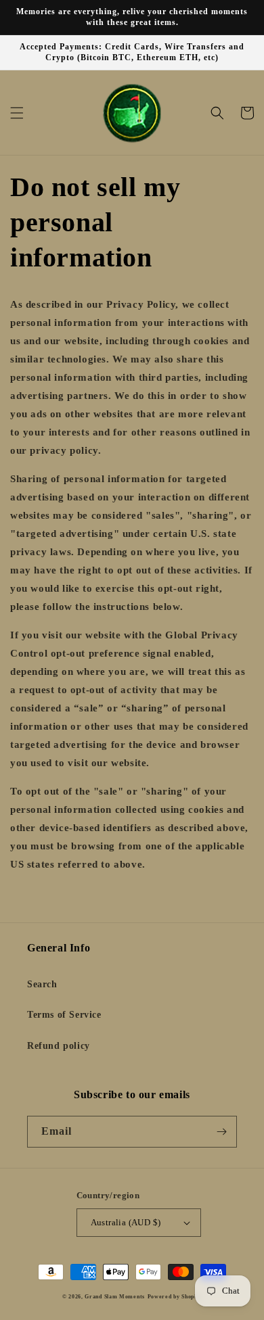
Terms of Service (64, 1015)
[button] (17, 113)
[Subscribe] (221, 1132)
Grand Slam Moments (115, 1297)
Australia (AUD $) (126, 1222)
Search (42, 984)
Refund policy (58, 1046)
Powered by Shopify (175, 1297)
